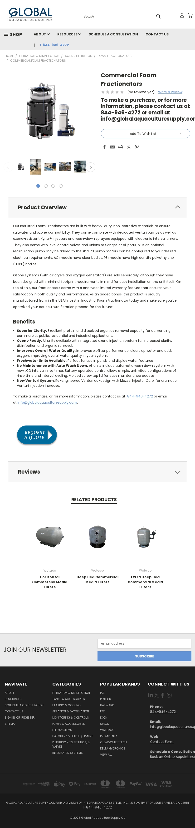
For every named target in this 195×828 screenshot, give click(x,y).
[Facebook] (104, 147)
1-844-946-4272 (54, 45)
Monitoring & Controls (70, 717)
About (40, 34)
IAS (102, 693)
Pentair (105, 699)
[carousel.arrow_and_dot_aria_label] (46, 186)
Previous (8, 167)
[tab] (97, 207)
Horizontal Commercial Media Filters (50, 582)
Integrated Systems (67, 753)
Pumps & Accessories (68, 724)
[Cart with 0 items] (190, 15)
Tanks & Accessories (68, 699)
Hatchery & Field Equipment (72, 736)
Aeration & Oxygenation (70, 711)
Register (28, 717)
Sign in (10, 717)
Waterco (107, 730)
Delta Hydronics (112, 748)
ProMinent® (108, 736)
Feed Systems (62, 730)
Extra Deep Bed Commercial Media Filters (145, 582)
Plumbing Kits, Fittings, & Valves (71, 744)
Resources (67, 34)
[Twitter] (128, 147)
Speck (104, 724)
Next (90, 167)
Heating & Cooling (66, 705)
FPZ (102, 711)
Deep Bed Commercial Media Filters (98, 579)
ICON (103, 717)
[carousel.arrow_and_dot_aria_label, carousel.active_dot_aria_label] (38, 186)
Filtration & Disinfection (71, 693)
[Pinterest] (136, 147)
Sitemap (10, 724)
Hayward (107, 705)
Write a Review (170, 92)
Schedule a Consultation (113, 34)
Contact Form (162, 741)
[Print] (120, 147)
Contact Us (157, 34)
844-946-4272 (140, 396)
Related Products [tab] (94, 499)
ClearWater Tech (113, 742)
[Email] (112, 147)
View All (106, 755)
